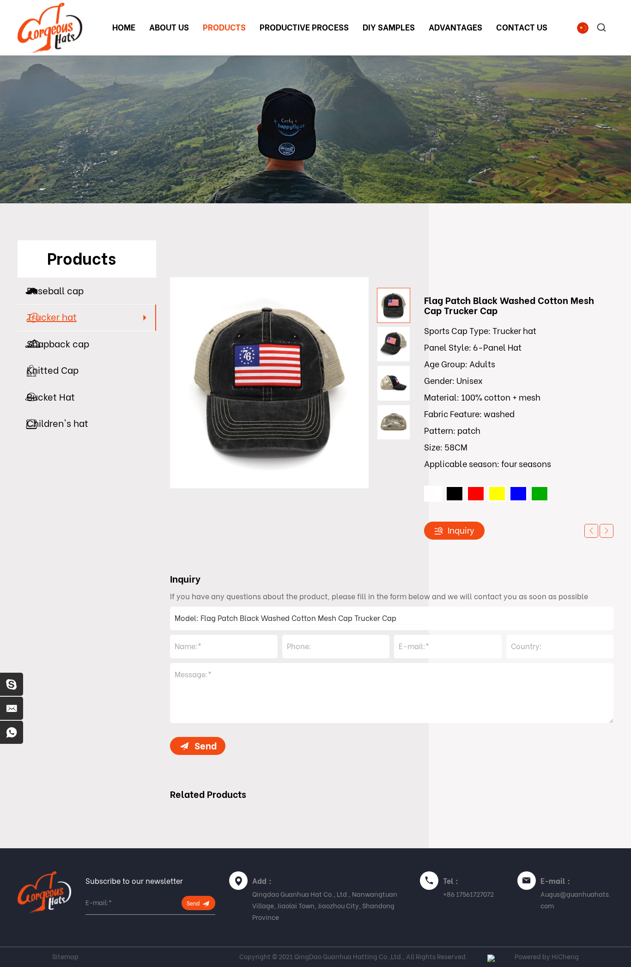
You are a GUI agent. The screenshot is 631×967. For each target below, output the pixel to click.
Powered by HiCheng (547, 957)
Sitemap (65, 957)
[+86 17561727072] (11, 732)
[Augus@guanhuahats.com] (11, 708)
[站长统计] (491, 957)
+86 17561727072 (468, 894)
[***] (11, 684)
